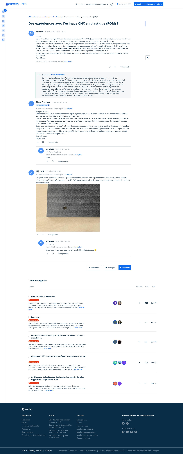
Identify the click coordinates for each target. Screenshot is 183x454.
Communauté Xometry (44, 17)
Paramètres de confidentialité (139, 451)
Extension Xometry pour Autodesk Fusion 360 (59, 431)
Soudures (35, 317)
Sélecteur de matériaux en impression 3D (59, 421)
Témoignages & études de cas (33, 435)
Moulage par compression (87, 435)
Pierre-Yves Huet (57, 75)
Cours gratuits (27, 432)
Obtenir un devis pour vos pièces (148, 4)
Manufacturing (57, 17)
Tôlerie (79, 423)
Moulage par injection (85, 429)
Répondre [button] (54, 142)
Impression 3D (82, 426)
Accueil (32, 17)
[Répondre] (147, 57)
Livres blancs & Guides (31, 426)
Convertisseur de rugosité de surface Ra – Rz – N (60, 426)
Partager (111, 267)
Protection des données (115, 451)
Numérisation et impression (43, 296)
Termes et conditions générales (92, 451)
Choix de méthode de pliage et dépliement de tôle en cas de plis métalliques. (57, 336)
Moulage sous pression (86, 432)
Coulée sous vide (83, 438)
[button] (94, 267)
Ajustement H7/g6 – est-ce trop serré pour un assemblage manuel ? (58, 357)
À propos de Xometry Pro (67, 451)
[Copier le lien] (110, 67)
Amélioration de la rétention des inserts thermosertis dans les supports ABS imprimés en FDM (57, 378)
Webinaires (26, 429)
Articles (25, 423)
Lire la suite (78, 328)
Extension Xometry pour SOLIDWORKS (59, 436)
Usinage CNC (82, 420)
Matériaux (26, 420)
